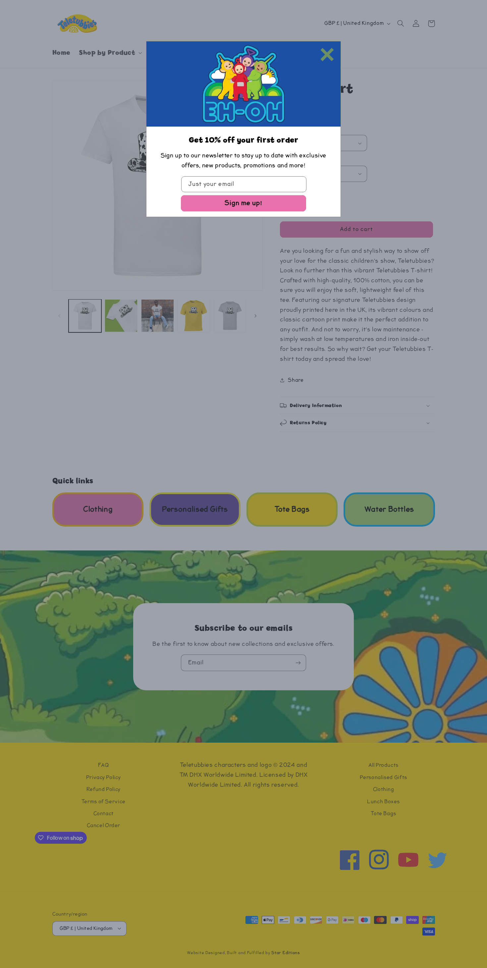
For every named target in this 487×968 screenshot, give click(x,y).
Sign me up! (244, 203)
